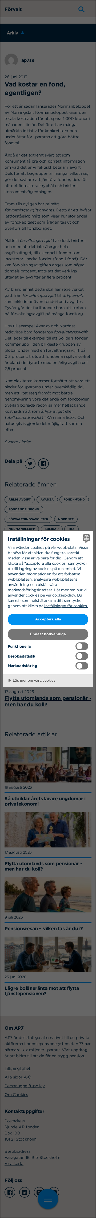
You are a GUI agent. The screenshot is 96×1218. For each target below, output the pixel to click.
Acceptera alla (48, 619)
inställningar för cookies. (66, 605)
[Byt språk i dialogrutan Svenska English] (85, 538)
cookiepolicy (63, 595)
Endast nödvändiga (48, 634)
